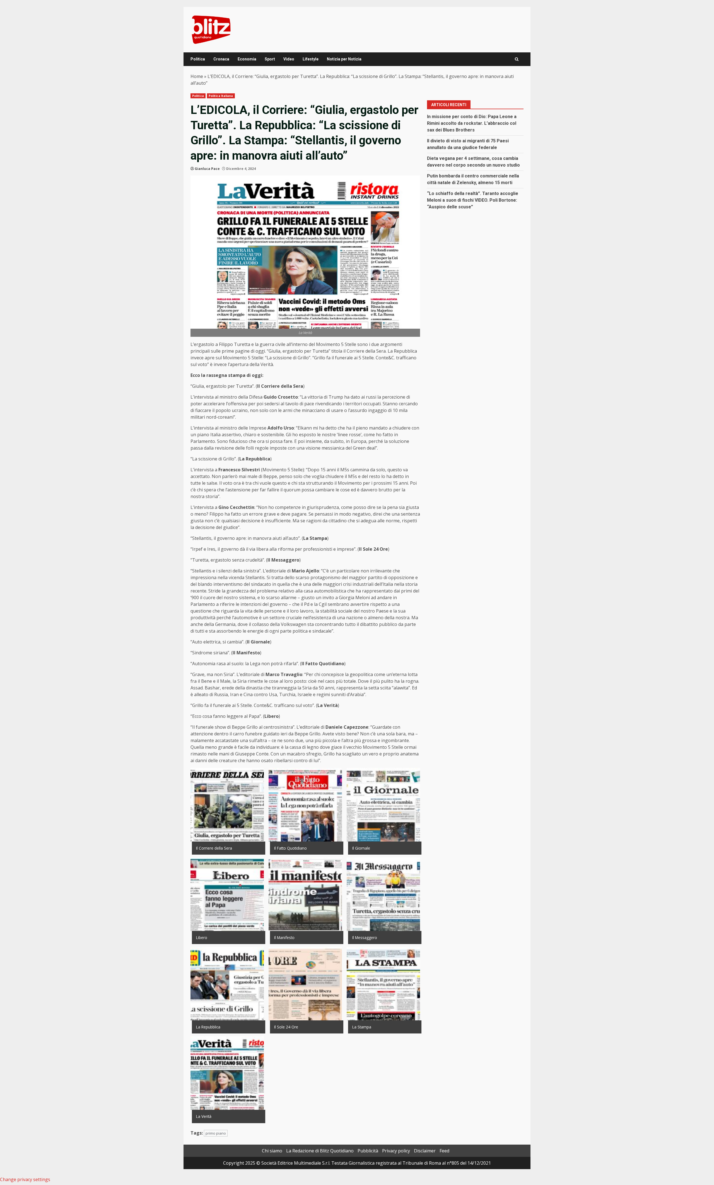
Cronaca (221, 59)
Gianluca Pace (207, 168)
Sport (270, 59)
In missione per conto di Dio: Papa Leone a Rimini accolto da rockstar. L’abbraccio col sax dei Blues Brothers (472, 123)
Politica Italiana (221, 96)
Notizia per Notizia (344, 59)
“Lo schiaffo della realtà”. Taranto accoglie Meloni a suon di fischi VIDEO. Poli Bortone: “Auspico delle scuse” (472, 200)
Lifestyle (311, 59)
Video (288, 59)
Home (196, 76)
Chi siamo (272, 1151)
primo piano (216, 1133)
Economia (247, 59)
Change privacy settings (25, 1179)
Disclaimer (425, 1151)
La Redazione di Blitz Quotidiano (320, 1151)
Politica (197, 59)
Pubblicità (368, 1151)
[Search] (516, 59)
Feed (444, 1151)
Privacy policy (396, 1151)
